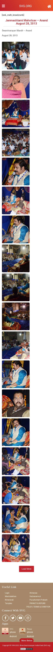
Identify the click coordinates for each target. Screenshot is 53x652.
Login (7, 593)
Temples (8, 603)
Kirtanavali (9, 600)
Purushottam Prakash (38, 600)
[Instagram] (28, 618)
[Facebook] (5, 618)
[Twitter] (13, 618)
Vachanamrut (35, 596)
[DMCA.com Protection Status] (26, 648)
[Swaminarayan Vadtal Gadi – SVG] (49, 6)
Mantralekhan (10, 596)
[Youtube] (20, 618)
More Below (26, 640)
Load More (26, 569)
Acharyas (33, 593)
